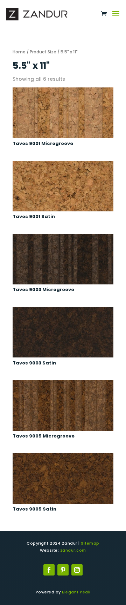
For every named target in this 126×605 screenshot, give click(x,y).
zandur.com (73, 550)
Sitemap (90, 543)
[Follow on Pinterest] (63, 570)
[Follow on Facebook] (49, 570)
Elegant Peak (76, 592)
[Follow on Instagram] (77, 570)
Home (19, 52)
